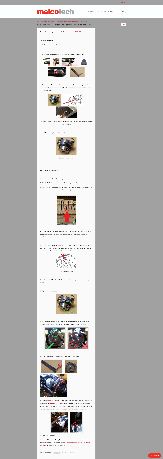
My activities (123, 2)
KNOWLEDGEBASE (83, 21)
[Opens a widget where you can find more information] (154, 455)
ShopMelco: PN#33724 (74, 32)
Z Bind (51, 400)
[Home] (55, 11)
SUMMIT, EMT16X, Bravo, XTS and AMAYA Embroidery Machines (63, 21)
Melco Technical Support (73, 409)
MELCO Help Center (42, 21)
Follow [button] (123, 24)
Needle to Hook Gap (55, 403)
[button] (55, 453)
